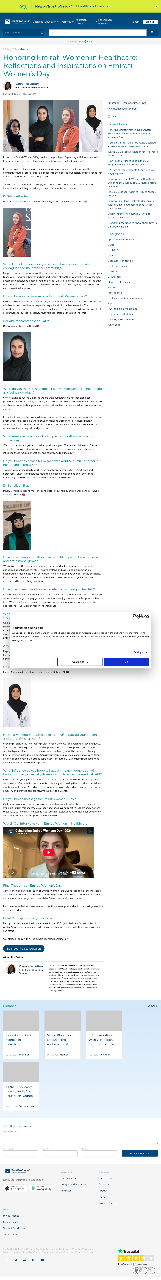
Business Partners (109, 1203)
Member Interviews (135, 102)
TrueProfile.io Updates (120, 314)
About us (104, 1190)
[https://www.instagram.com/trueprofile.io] (33, 1258)
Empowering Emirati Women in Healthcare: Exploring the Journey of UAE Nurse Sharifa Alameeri (132, 183)
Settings (138, 652)
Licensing (38, 21)
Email (85, 1149)
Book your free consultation (24, 948)
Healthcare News (117, 266)
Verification (67, 21)
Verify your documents (73, 1184)
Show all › (153, 1005)
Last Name (48, 1149)
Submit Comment (140, 1153)
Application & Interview (121, 239)
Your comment (10, 1131)
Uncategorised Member (122, 108)
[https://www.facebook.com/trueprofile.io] (7, 1258)
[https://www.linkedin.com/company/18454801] (24, 1258)
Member (24, 49)
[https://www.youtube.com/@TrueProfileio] (42, 1258)
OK (126, 662)
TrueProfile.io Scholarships (122, 308)
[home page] (17, 1172)
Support (112, 303)
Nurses (111, 287)
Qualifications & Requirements (125, 298)
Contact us (105, 1184)
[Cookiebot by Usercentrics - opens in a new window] (135, 616)
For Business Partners (105, 21)
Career (111, 244)
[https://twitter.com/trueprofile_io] (15, 1258)
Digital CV (113, 250)
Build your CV (68, 1178)
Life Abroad (114, 276)
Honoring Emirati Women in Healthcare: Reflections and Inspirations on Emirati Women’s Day (130, 133)
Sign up (150, 21)
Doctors (112, 255)
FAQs (102, 1196)
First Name (8, 1149)
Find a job (66, 1190)
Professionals (115, 292)
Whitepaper (114, 324)
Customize (78, 662)
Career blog (105, 1178)
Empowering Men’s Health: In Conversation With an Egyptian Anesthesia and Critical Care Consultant (132, 204)
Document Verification (120, 260)
